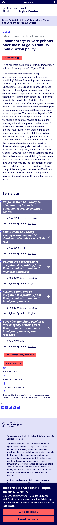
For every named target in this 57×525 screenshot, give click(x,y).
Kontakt (19, 438)
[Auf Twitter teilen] (6, 407)
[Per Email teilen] (18, 407)
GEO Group (7, 371)
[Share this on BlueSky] (14, 407)
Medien (33, 436)
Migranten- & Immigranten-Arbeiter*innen (17, 395)
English (32, 223)
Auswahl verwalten (28, 519)
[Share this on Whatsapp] (2, 407)
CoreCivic (15, 371)
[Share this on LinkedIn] (10, 407)
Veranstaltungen (14, 436)
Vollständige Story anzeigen (20, 354)
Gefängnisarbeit (15, 397)
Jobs (26, 436)
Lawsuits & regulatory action (43, 397)
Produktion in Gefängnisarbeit (13, 379)
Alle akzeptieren (28, 511)
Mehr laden (11, 363)
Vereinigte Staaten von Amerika (13, 387)
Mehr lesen (10, 57)
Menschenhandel (27, 397)
